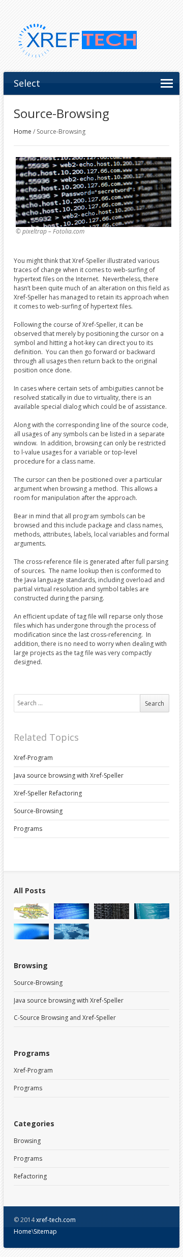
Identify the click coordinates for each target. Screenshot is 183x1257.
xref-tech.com (56, 1219)
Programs (28, 828)
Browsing (27, 1140)
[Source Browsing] (111, 911)
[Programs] (151, 911)
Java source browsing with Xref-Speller (69, 775)
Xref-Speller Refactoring (48, 793)
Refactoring (30, 1176)
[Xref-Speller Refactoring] (31, 911)
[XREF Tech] (91, 40)
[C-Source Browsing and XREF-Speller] (71, 931)
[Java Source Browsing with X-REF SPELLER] (31, 931)
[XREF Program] (71, 911)
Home (23, 131)
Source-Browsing (38, 811)
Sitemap (45, 1231)
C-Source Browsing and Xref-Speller (65, 1017)
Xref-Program (33, 757)
